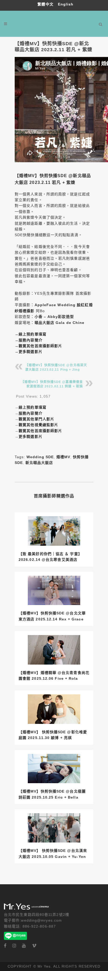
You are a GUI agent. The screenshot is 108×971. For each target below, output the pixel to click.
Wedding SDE (40, 457)
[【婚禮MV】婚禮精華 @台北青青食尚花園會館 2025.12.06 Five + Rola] (54, 650)
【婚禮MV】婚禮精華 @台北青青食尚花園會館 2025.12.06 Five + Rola (54, 676)
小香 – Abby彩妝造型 (54, 317)
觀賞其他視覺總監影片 (38, 425)
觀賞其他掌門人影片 (36, 419)
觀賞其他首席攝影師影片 (40, 346)
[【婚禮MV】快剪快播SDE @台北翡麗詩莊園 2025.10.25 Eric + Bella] (54, 768)
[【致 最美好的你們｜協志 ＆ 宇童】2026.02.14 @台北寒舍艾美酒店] (54, 531)
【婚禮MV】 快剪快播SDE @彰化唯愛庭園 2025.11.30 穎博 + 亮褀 (53, 735)
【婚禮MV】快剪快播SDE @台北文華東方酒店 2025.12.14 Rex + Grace (52, 616)
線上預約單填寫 (32, 334)
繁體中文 (46, 4)
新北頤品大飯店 (39, 463)
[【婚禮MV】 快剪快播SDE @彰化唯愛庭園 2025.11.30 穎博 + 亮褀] (54, 709)
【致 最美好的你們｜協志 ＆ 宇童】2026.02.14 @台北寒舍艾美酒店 (50, 557)
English (66, 4)
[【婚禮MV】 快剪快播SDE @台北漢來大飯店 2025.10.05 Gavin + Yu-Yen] (54, 828)
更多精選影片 (30, 352)
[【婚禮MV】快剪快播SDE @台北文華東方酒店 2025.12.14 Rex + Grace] (54, 590)
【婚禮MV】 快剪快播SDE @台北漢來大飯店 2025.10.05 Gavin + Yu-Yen (53, 853)
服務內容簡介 (30, 340)
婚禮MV (63, 457)
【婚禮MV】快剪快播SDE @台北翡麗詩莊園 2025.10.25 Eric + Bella (52, 794)
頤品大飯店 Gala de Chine (60, 323)
